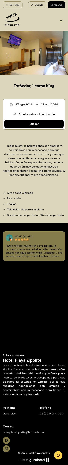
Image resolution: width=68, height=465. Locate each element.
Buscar (34, 124)
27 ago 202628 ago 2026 (37, 104)
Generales (9, 413)
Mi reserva (56, 4)
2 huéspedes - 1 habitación (37, 114)
